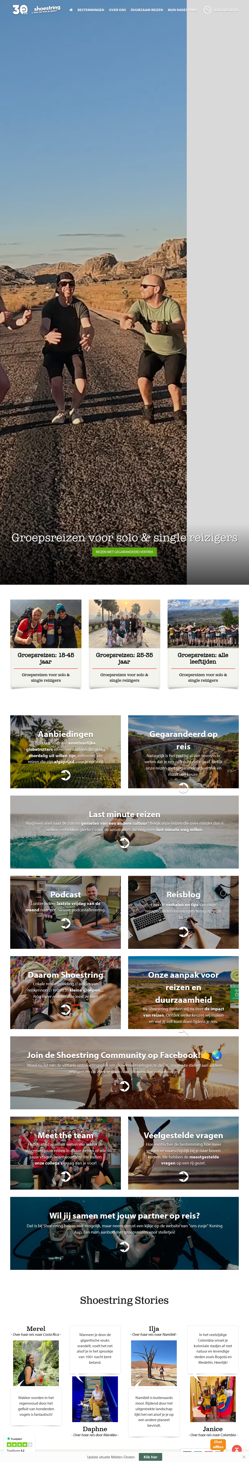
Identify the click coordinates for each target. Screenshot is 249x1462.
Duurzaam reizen (147, 10)
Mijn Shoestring (182, 10)
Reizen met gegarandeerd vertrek (124, 551)
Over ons (117, 10)
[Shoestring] (36, 13)
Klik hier (150, 1456)
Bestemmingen (91, 10)
